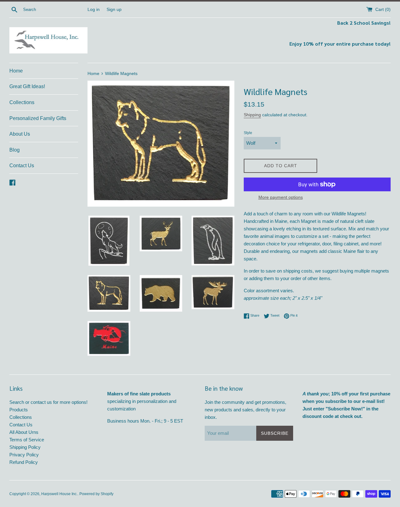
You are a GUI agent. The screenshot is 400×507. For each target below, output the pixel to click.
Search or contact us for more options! (48, 402)
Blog (14, 150)
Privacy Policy (24, 454)
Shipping (252, 114)
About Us (19, 134)
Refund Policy (23, 462)
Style (248, 133)
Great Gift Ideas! (27, 86)
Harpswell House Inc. (59, 494)
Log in (94, 9)
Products (18, 409)
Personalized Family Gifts (37, 118)
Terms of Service (26, 439)
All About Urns (23, 432)
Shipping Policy (25, 447)
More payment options (280, 197)
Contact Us (21, 165)
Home (16, 70)
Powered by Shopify (96, 494)
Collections (21, 102)
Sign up (114, 9)
